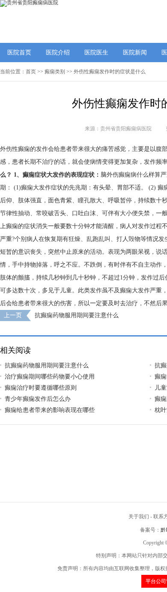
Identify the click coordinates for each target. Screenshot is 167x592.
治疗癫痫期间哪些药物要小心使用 (50, 376)
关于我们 (138, 517)
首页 (31, 72)
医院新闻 (135, 52)
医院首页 (19, 52)
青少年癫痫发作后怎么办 (38, 399)
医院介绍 (58, 52)
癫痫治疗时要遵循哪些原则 (41, 388)
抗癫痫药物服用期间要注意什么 (77, 315)
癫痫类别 (55, 72)
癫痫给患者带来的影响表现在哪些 (50, 410)
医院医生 (96, 52)
